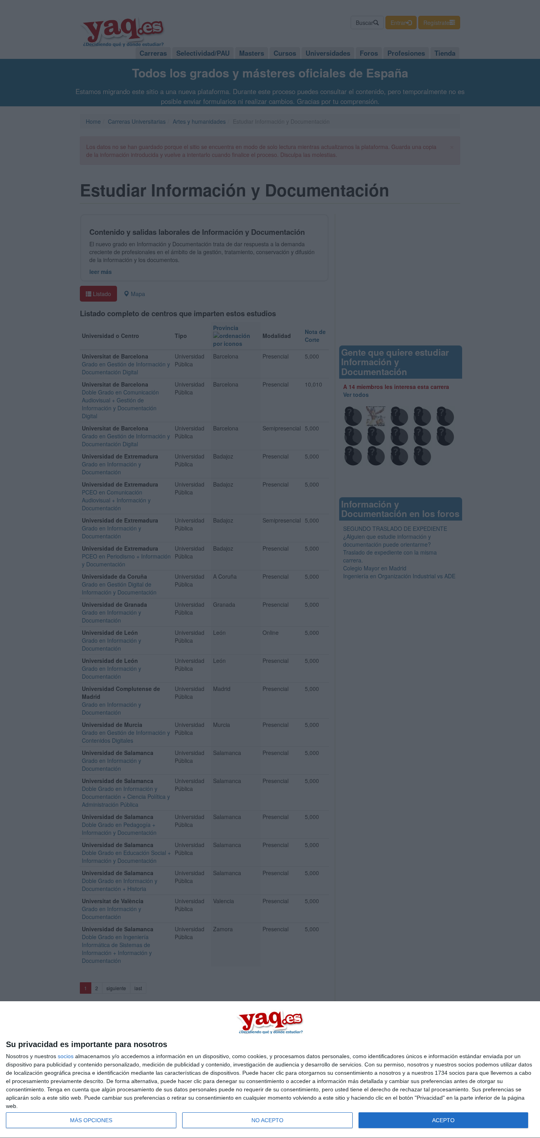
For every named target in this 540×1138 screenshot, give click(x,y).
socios (66, 1056)
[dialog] (270, 1070)
